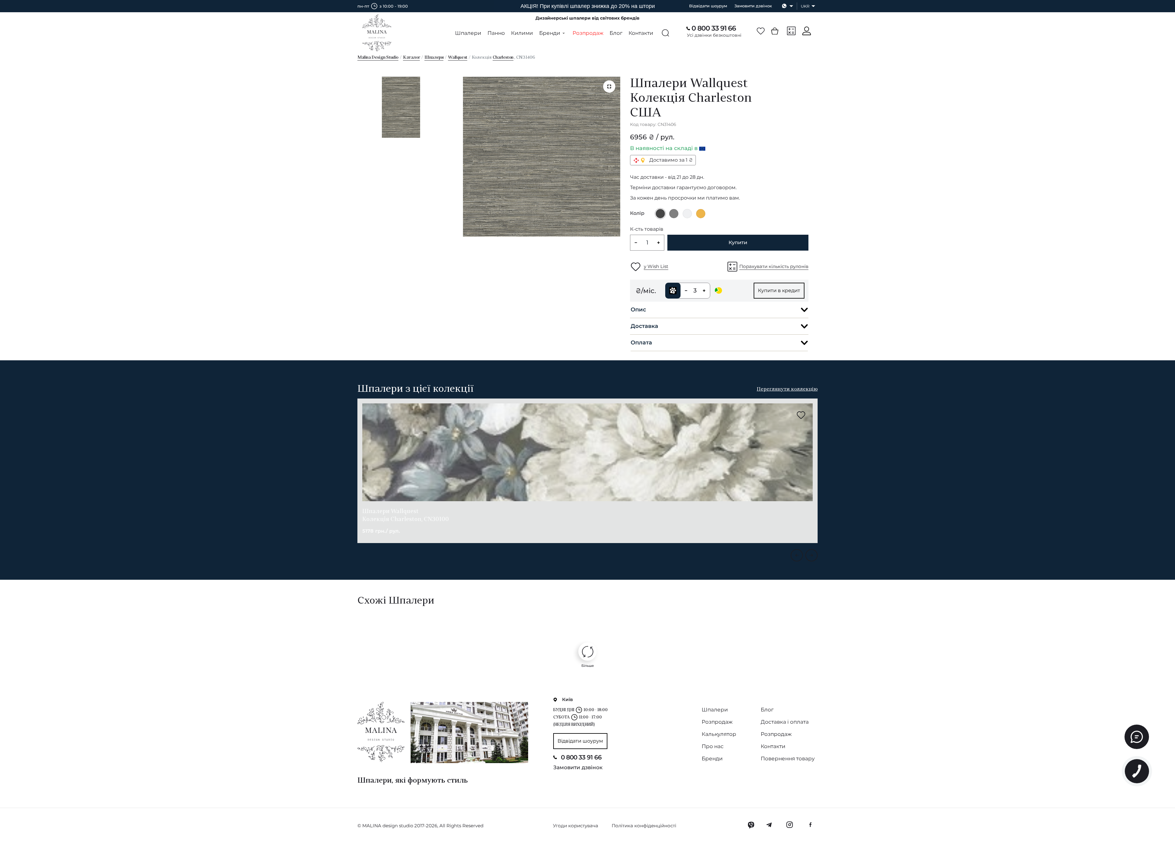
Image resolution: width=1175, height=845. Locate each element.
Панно (496, 33)
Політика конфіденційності (644, 825)
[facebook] (810, 824)
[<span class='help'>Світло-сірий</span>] (687, 213)
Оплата (641, 342)
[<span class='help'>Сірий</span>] (673, 213)
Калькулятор (719, 734)
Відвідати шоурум (708, 5)
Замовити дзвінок (753, 5)
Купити (738, 242)
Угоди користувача (575, 825)
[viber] (751, 824)
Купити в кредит (779, 290)
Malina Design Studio (377, 57)
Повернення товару (788, 758)
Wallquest (457, 57)
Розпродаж (588, 33)
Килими (522, 33)
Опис (638, 309)
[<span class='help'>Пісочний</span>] (700, 213)
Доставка (644, 326)
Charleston (503, 57)
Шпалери (468, 33)
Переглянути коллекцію (787, 389)
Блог (616, 33)
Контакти (641, 33)
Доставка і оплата (785, 722)
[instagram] (789, 824)
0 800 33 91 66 (714, 28)
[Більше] (587, 651)
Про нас (713, 746)
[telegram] (769, 824)
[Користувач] (806, 31)
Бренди (712, 758)
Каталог (411, 57)
